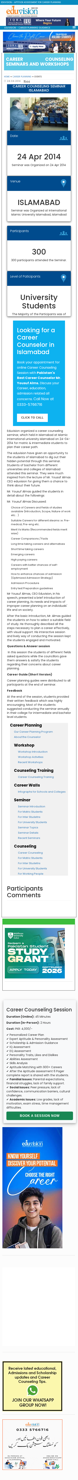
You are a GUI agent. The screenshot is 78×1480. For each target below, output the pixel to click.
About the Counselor (27, 737)
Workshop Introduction (33, 752)
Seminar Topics (28, 827)
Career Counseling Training (36, 777)
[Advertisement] (39, 1306)
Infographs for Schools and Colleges (42, 792)
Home (7, 76)
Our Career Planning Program (33, 732)
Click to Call (32, 417)
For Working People (30, 874)
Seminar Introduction (31, 806)
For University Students (32, 822)
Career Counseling (30, 853)
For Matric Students (30, 812)
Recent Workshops (30, 762)
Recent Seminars (29, 838)
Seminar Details (28, 833)
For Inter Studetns (29, 817)
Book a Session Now (40, 1115)
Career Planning (22, 76)
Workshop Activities (30, 757)
